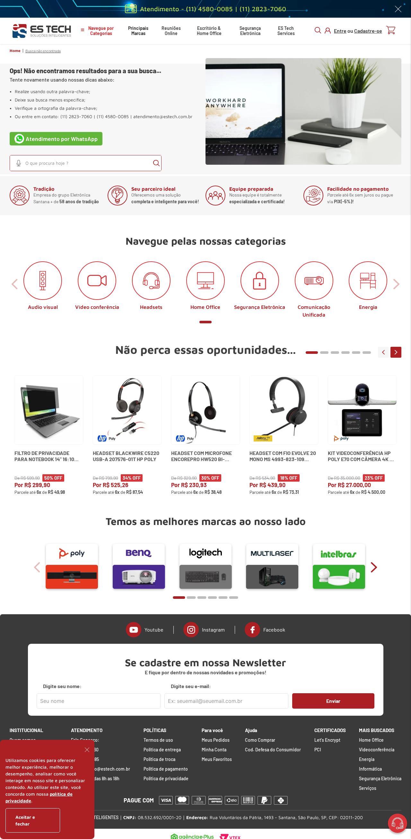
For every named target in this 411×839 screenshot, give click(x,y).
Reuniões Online (171, 30)
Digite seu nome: (62, 686)
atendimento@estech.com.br (162, 116)
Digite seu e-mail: (191, 686)
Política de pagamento (166, 769)
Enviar (333, 701)
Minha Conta (214, 749)
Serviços (367, 788)
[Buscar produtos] (156, 163)
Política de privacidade (166, 778)
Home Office (371, 740)
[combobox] (86, 163)
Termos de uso (158, 740)
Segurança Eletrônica (250, 30)
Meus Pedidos (216, 740)
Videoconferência (376, 749)
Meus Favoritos (217, 759)
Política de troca (159, 759)
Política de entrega (162, 749)
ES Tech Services (286, 30)
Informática (370, 769)
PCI (317, 749)
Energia (366, 759)
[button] (18, 163)
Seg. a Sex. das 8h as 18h (95, 778)
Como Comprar (260, 740)
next (395, 352)
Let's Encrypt (327, 740)
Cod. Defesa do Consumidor (273, 749)
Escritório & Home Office (209, 30)
